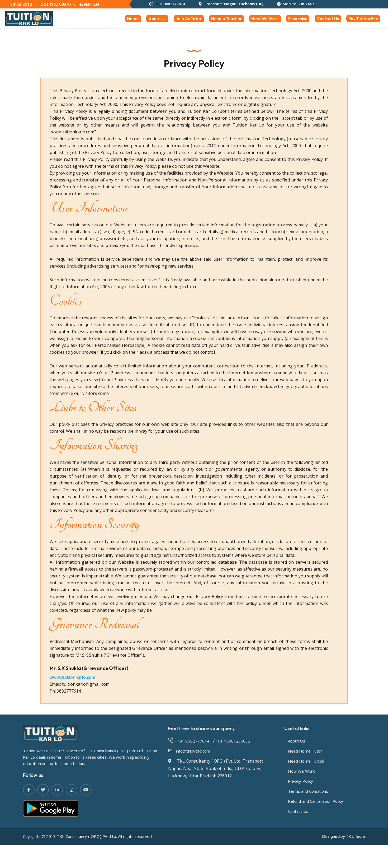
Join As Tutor (189, 18)
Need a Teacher (226, 18)
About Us (157, 18)
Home (133, 18)
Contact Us (328, 18)
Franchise (297, 18)
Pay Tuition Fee (363, 18)
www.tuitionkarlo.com (73, 677)
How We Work (265, 18)
